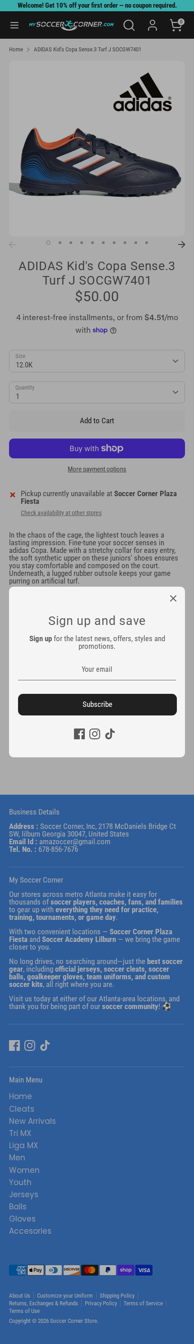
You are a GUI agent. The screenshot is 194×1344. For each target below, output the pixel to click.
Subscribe (97, 704)
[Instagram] (94, 734)
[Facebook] (79, 734)
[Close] (173, 598)
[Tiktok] (110, 734)
